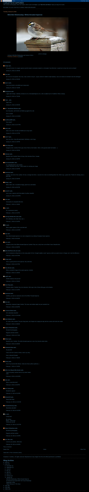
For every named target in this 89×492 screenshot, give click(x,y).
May (8, 470)
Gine (6, 74)
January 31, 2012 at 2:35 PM (13, 150)
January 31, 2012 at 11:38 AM (13, 116)
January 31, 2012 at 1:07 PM (13, 133)
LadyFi (6, 276)
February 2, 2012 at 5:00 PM (13, 247)
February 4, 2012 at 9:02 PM (13, 307)
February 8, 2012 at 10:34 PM (13, 376)
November (9, 465)
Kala (6, 302)
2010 (6, 487)
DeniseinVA (8, 397)
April (8, 472)
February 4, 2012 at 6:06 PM (13, 298)
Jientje (6, 65)
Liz (5, 414)
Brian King (7, 145)
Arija (6, 233)
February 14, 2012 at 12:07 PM (13, 424)
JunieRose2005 (8, 119)
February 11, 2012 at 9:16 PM (13, 393)
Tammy (6, 361)
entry (28, 352)
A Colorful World (9, 310)
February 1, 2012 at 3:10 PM (13, 221)
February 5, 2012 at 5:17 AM (13, 335)
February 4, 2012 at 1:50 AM (13, 281)
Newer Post (6, 449)
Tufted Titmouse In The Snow (13, 484)
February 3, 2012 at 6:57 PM (13, 255)
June (8, 469)
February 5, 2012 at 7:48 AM (13, 357)
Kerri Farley (8, 388)
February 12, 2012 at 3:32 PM (13, 410)
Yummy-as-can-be (10, 422)
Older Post (83, 449)
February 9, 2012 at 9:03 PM (13, 384)
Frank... (7, 100)
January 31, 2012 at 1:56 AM (13, 70)
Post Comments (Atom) (16, 452)
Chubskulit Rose (9, 347)
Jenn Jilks (7, 439)
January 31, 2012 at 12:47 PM (13, 124)
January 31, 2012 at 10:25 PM (13, 195)
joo (5, 208)
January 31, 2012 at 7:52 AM (13, 96)
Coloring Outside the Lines (12, 216)
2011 (6, 485)
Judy (6, 380)
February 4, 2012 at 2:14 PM (13, 289)
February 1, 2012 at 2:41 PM (13, 213)
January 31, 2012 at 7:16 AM (13, 87)
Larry (6, 242)
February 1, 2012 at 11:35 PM (13, 230)
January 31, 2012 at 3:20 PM (13, 168)
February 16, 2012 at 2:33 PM (13, 435)
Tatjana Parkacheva (10, 327)
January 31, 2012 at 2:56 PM (13, 159)
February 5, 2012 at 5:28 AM (13, 343)
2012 (6, 464)
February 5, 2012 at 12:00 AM (13, 315)
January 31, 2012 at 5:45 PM (13, 178)
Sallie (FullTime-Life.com (11, 250)
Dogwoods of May (10, 482)
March (8, 474)
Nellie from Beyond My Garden (13, 370)
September (9, 467)
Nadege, (7, 182)
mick (6, 199)
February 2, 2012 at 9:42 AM (13, 238)
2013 (6, 462)
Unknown (7, 154)
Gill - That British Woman (11, 108)
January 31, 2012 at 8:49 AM (13, 105)
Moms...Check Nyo (10, 420)
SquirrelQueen (8, 319)
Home (44, 449)
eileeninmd (7, 172)
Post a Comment (7, 446)
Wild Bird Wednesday (18, 55)
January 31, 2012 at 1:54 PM (13, 141)
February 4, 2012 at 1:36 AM (13, 272)
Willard (6, 339)
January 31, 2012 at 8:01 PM (13, 187)
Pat (5, 225)
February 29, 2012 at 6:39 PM (13, 444)
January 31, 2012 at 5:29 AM (13, 79)
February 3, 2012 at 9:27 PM (13, 264)
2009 (6, 489)
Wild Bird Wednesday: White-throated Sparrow (17, 479)
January (9, 477)
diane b (6, 83)
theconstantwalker (9, 162)
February (9, 475)
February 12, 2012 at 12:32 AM (13, 402)
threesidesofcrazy (9, 405)
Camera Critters (29, 55)
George (6, 259)
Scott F (6, 137)
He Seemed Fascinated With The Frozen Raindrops (18, 480)
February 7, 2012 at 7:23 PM (13, 366)
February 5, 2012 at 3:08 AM (13, 324)
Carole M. (7, 191)
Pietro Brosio (8, 267)
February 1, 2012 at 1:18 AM (13, 204)
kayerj (6, 128)
